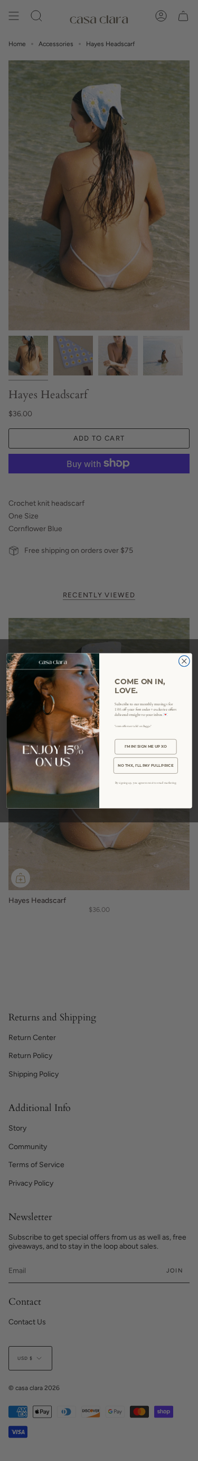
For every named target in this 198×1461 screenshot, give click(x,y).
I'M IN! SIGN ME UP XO (145, 746)
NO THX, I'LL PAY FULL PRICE (145, 765)
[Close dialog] (184, 661)
